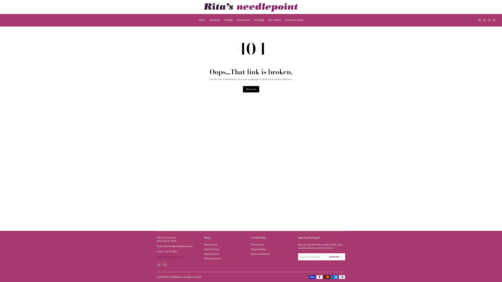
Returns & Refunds (260, 253)
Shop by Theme (211, 253)
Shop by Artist (211, 244)
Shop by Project (211, 249)
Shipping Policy (258, 249)
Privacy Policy (257, 244)
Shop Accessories (212, 258)
